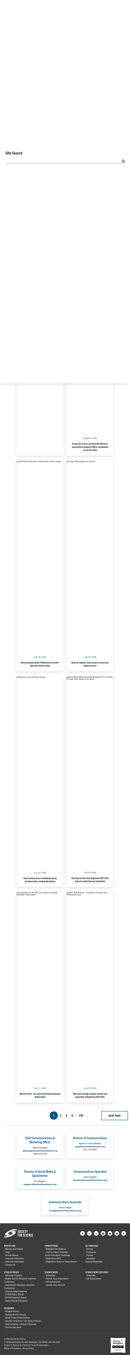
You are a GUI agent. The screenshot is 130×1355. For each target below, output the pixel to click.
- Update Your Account (55, 1284)
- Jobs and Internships (14, 1261)
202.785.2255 (54, 1342)
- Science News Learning (15, 1291)
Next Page (115, 1115)
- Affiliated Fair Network (55, 1248)
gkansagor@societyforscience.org (40, 1150)
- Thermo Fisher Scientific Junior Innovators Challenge (57, 1254)
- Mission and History (13, 1248)
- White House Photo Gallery (17, 1317)
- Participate (90, 1252)
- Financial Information (14, 1258)
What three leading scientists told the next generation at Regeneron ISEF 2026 (90, 1095)
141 (81, 1115)
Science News (51, 1272)
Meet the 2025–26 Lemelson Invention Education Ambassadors (40, 1095)
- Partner (89, 1255)
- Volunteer (90, 1258)
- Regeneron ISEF (53, 1258)
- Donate (89, 1248)
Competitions (51, 1245)
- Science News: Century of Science (20, 1324)
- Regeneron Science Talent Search (61, 1261)
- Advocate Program (13, 1275)
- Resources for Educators (15, 1300)
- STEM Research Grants (15, 1297)
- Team (7, 1252)
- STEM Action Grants (14, 1294)
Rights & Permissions (12, 1348)
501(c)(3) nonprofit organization (36, 1345)
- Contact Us (9, 1264)
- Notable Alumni (11, 1311)
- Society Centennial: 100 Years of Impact (22, 1320)
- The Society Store (12, 1327)
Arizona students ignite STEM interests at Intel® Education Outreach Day (40, 664)
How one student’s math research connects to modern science (90, 664)
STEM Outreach (11, 1272)
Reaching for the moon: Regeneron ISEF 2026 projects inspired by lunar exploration (90, 880)
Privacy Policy (28, 1348)
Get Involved (91, 1245)
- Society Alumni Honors (15, 1314)
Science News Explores (96, 1272)
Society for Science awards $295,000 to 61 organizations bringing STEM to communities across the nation (90, 446)
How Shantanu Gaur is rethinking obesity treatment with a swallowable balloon (40, 880)
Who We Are (9, 1245)
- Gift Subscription (53, 1281)
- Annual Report (11, 1255)
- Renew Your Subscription (57, 1278)
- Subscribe (50, 1275)
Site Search (13, 152)
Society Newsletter (93, 1261)
